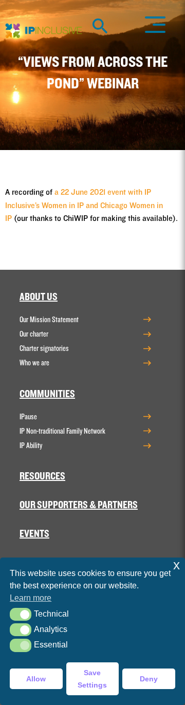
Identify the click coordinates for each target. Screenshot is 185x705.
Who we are (34, 363)
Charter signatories (44, 348)
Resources (42, 476)
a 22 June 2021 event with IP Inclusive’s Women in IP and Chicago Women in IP (84, 205)
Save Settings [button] (92, 679)
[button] (20, 614)
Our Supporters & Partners (79, 505)
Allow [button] (36, 679)
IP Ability (31, 445)
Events (34, 534)
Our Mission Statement (49, 320)
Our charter (34, 334)
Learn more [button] (30, 597)
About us (39, 297)
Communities (47, 394)
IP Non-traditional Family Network (62, 431)
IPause (28, 417)
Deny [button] (149, 679)
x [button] (176, 565)
